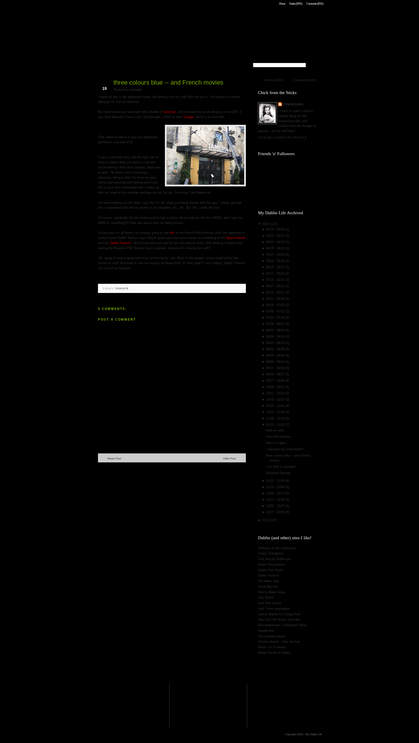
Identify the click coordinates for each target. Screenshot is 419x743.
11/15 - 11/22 (275, 425)
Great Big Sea (268, 586)
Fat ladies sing (268, 581)
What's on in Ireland (272, 647)
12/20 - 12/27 (275, 506)
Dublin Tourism (120, 243)
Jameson (169, 112)
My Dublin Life (160, 17)
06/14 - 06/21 (275, 292)
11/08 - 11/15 (275, 418)
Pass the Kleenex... (280, 436)
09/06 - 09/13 (275, 362)
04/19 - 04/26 (275, 248)
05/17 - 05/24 (275, 273)
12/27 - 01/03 (275, 512)
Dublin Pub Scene (270, 570)
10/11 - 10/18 (275, 393)
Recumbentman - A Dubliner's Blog (282, 625)
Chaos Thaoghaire (270, 553)
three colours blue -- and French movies (168, 82)
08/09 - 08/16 (275, 336)
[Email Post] (98, 278)
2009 (266, 224)
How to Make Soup (271, 592)
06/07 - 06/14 (275, 286)
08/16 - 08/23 (275, 343)
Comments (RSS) (314, 3)
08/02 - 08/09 (275, 330)
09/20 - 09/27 (275, 374)
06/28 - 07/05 (275, 305)
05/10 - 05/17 (275, 267)
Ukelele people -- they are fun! (279, 641)
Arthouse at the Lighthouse (277, 548)
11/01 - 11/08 (275, 412)
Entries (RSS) (295, 3)
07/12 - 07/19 (275, 317)
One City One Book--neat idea (279, 619)
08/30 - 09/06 (275, 355)
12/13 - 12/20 (275, 499)
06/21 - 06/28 (275, 298)
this (172, 233)
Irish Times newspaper (274, 608)
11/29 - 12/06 (275, 487)
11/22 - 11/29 (275, 480)
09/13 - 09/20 (275, 368)
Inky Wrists (266, 597)
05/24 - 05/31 (275, 280)
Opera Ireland (235, 238)
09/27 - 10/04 (275, 380)
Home (282, 3)
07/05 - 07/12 (275, 311)
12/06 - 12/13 (275, 493)
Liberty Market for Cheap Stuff (279, 614)
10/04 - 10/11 (275, 387)
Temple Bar (266, 630)
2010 (266, 520)
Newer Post (114, 458)
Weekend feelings (278, 473)
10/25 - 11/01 (275, 406)
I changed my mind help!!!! (284, 449)
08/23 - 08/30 (275, 349)
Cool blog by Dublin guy (274, 559)
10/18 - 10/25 (275, 399)
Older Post (229, 458)
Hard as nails (275, 430)
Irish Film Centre (269, 603)
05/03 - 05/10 (275, 261)
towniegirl (293, 104)
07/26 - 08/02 (275, 324)
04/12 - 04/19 (275, 242)
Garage (188, 117)
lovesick (121, 288)
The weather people (271, 636)
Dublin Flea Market (271, 564)
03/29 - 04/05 (275, 229)
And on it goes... (277, 443)
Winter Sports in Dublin (274, 653)
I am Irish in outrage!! (281, 466)
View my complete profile (282, 137)
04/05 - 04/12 (275, 235)
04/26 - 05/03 (275, 254)
